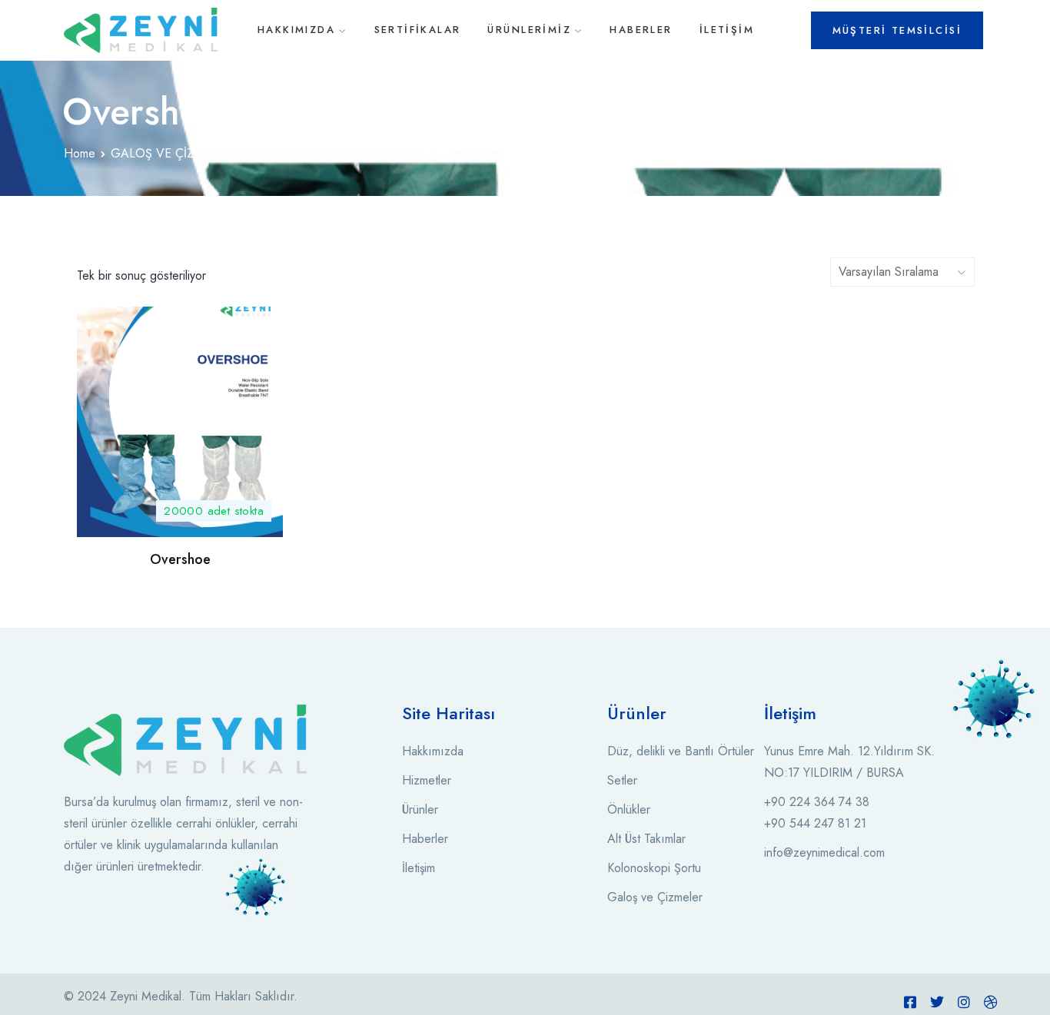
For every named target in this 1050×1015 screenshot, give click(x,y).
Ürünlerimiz (529, 29)
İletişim (726, 29)
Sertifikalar (417, 29)
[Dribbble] (991, 1002)
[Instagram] (964, 1002)
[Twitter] (937, 1002)
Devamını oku (180, 512)
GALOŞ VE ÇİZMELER (171, 153)
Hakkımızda (296, 29)
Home (79, 153)
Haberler (641, 29)
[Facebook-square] (910, 1002)
